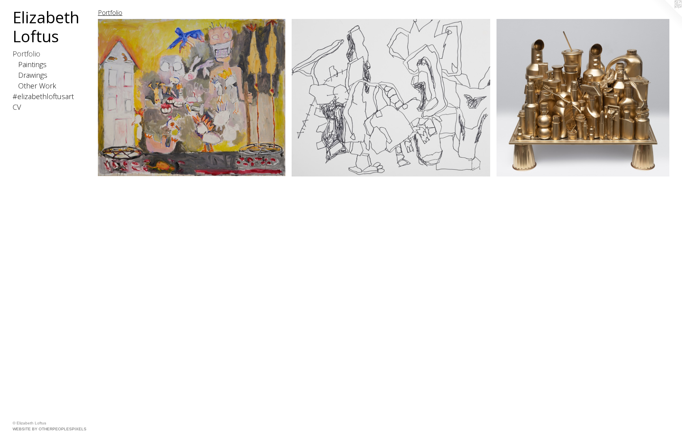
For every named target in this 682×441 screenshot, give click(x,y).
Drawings (32, 75)
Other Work (37, 85)
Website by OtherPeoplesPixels (49, 429)
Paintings (32, 64)
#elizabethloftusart (43, 96)
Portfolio (26, 53)
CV (17, 107)
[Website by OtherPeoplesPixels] (666, 16)
